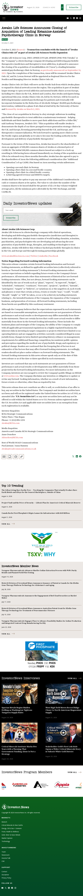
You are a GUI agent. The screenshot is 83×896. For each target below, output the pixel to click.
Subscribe (73, 8)
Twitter (33, 256)
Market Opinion (7, 838)
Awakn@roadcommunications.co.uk (19, 449)
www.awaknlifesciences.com (15, 256)
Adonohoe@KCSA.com (12, 437)
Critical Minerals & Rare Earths (12, 825)
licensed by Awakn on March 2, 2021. (23, 109)
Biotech (5, 39)
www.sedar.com (11, 376)
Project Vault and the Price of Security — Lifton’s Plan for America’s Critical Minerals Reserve (41, 503)
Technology (6, 841)
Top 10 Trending (12, 486)
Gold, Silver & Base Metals (11, 835)
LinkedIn (43, 256)
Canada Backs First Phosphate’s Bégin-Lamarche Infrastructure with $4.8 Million (36, 513)
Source (20, 49)
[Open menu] (4, 18)
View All (6, 524)
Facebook (53, 256)
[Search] (62, 7)
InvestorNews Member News (20, 566)
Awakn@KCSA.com (11, 423)
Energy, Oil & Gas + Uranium (12, 828)
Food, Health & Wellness (10, 832)
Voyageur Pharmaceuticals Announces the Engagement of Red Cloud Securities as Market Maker (39, 597)
